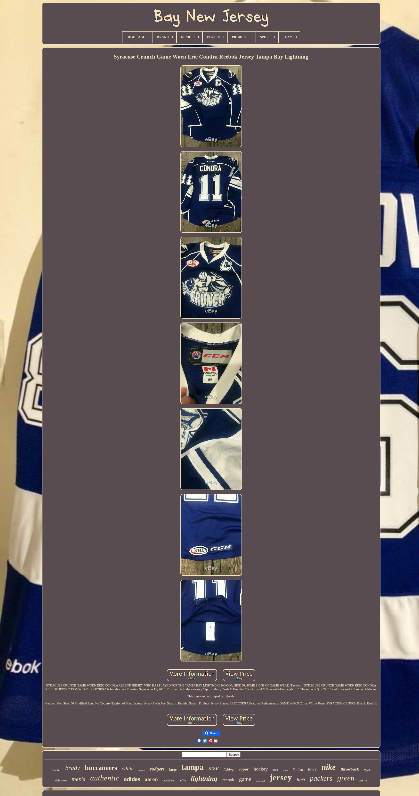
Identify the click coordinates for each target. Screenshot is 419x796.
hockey (261, 768)
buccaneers (101, 767)
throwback (350, 769)
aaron (151, 779)
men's (78, 779)
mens (363, 780)
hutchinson (169, 780)
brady (72, 767)
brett (301, 779)
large (173, 769)
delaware (61, 780)
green (346, 777)
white (128, 768)
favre (312, 769)
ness (275, 769)
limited (298, 769)
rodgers (157, 768)
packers (321, 778)
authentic (104, 778)
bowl (56, 769)
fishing (229, 769)
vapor (244, 769)
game (245, 779)
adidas (132, 779)
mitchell (260, 780)
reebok (228, 779)
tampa (192, 766)
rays (367, 770)
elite (183, 780)
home (285, 770)
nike (329, 767)
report (141, 770)
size (214, 767)
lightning (204, 778)
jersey (281, 777)
